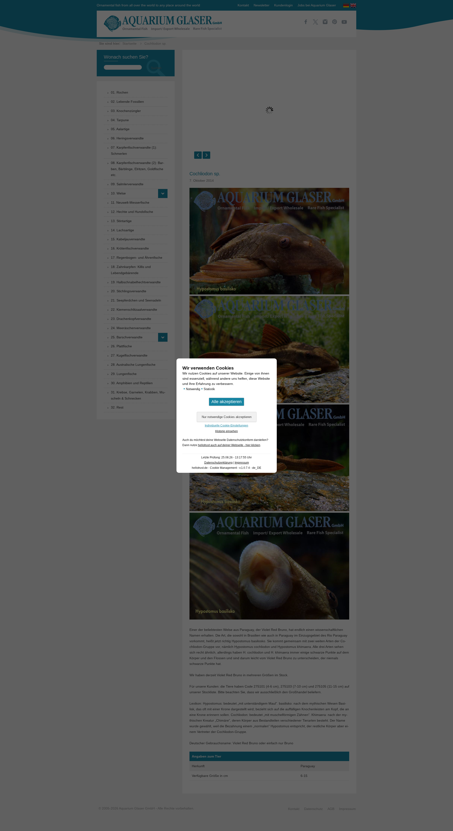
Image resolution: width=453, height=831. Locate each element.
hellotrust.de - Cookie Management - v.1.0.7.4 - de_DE (226, 467)
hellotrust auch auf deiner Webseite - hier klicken (229, 445)
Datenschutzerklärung (218, 462)
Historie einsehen (226, 431)
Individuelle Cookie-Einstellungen (226, 425)
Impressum (242, 462)
